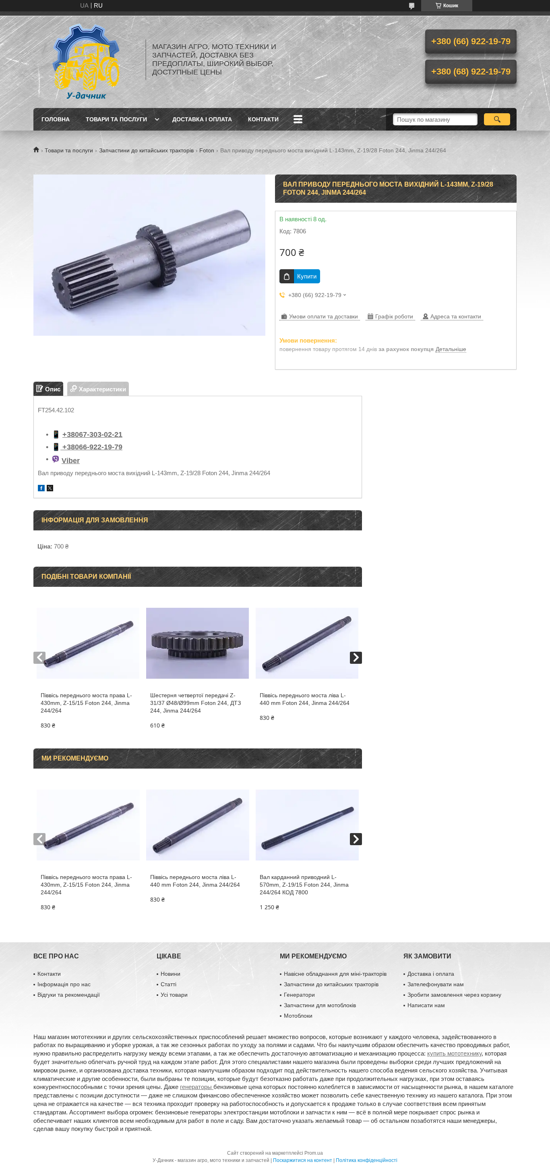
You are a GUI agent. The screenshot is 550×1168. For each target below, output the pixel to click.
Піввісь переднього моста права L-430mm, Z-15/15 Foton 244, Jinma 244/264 (86, 703)
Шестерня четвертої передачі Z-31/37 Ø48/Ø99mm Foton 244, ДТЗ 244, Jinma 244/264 (195, 703)
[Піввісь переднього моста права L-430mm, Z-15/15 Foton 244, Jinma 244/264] (88, 643)
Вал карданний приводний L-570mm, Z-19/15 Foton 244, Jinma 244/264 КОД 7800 (304, 885)
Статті (168, 984)
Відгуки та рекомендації (68, 994)
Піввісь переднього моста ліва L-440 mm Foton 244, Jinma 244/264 (304, 699)
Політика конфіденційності (366, 1160)
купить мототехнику (454, 1053)
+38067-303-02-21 (92, 434)
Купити (306, 276)
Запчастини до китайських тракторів (146, 150)
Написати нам (426, 1005)
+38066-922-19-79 (91, 447)
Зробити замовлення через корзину (454, 994)
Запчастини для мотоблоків (320, 1005)
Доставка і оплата (202, 119)
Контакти (263, 119)
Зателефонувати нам (435, 984)
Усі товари (174, 994)
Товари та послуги (116, 119)
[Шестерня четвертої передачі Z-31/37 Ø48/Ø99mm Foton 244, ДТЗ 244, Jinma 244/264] (197, 643)
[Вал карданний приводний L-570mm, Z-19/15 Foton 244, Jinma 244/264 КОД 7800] (307, 825)
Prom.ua (313, 1153)
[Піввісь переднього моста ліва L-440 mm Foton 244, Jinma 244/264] (307, 643)
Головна (55, 119)
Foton (206, 150)
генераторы (196, 1086)
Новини (170, 974)
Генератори (299, 994)
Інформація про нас (64, 984)
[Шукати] (497, 119)
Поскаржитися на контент (302, 1160)
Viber (71, 461)
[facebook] (41, 489)
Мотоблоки (298, 1015)
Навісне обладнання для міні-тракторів (335, 974)
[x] (50, 489)
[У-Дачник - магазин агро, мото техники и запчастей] (85, 59)
